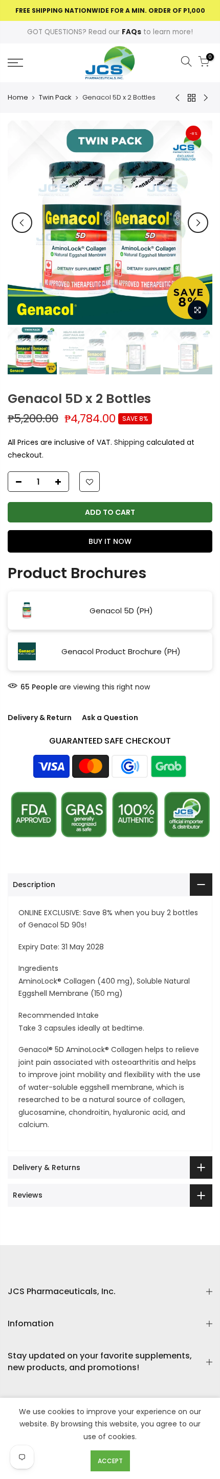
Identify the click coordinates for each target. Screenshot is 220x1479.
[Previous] (22, 222)
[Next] (198, 222)
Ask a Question (110, 717)
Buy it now (110, 541)
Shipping (129, 442)
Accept (110, 1461)
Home (18, 97)
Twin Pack (55, 97)
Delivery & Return (40, 717)
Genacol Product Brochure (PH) (121, 651)
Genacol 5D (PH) (121, 610)
